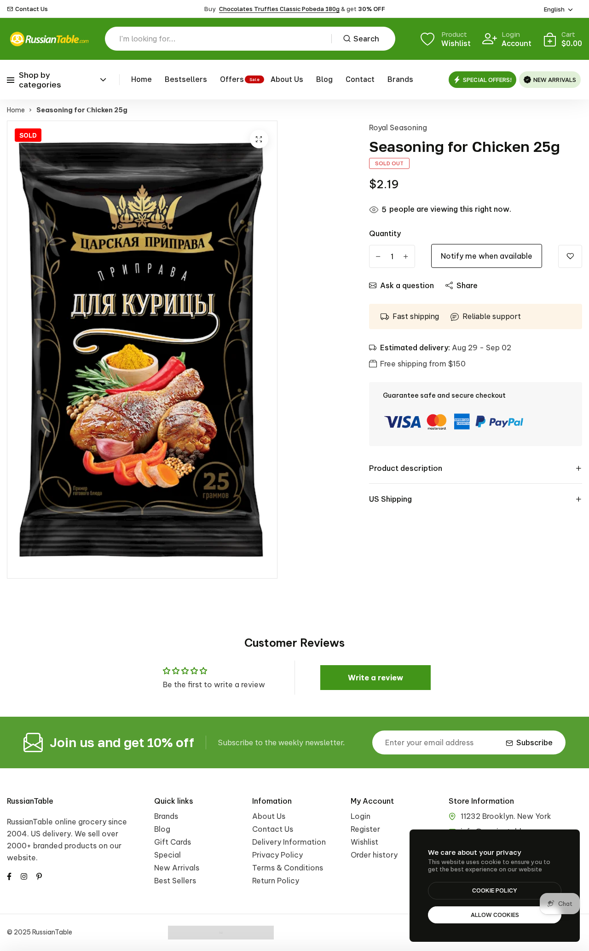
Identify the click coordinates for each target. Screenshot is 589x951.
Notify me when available (486, 256)
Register (365, 829)
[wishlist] (570, 256)
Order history (374, 854)
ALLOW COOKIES (495, 914)
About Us (287, 79)
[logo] (49, 39)
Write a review (375, 677)
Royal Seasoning (398, 127)
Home (141, 79)
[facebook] (9, 875)
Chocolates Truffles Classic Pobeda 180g (279, 8)
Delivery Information (289, 842)
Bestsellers (186, 79)
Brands (400, 79)
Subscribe (534, 742)
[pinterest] (39, 875)
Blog (324, 79)
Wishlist (364, 842)
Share (467, 285)
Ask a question (407, 285)
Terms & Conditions (287, 867)
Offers (232, 79)
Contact (360, 79)
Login (360, 816)
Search (366, 38)
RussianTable (30, 801)
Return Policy (275, 880)
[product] (259, 139)
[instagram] (24, 875)
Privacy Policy (277, 854)
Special (167, 854)
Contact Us (31, 9)
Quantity (385, 233)
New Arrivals (176, 867)
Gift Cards (172, 842)
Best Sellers (175, 880)
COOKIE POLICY (494, 890)
